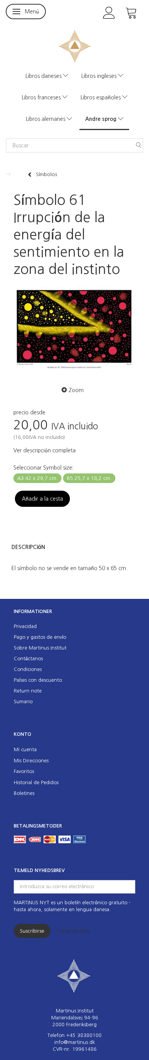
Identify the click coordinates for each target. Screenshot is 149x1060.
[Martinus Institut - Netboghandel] (74, 45)
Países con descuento (38, 680)
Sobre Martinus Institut (40, 647)
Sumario (23, 701)
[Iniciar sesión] (109, 12)
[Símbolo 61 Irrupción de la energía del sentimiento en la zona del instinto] (74, 330)
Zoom (76, 390)
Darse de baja (74, 930)
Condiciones (28, 669)
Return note (28, 690)
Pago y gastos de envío (40, 637)
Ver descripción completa (44, 450)
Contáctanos (28, 658)
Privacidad (25, 626)
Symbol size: (43, 467)
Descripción (28, 547)
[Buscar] (138, 145)
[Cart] (131, 12)
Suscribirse (32, 930)
